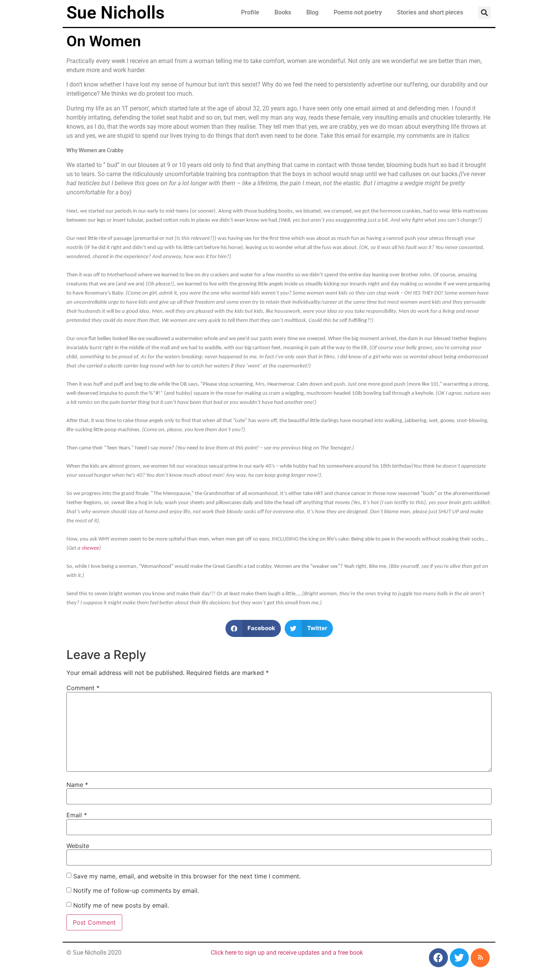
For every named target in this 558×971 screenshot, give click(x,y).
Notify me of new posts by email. (121, 905)
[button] (484, 12)
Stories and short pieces (430, 12)
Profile (250, 12)
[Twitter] (459, 957)
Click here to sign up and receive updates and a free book (287, 952)
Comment (82, 688)
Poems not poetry (358, 12)
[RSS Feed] (480, 957)
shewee (90, 548)
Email (76, 815)
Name (77, 785)
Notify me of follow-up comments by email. (136, 890)
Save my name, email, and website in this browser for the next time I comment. (187, 876)
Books (282, 12)
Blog (312, 12)
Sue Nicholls (115, 12)
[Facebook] (438, 957)
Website (77, 846)
